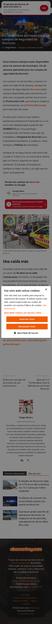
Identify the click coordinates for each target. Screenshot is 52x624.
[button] (26, 313)
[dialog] (26, 312)
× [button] (46, 289)
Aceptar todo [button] (27, 319)
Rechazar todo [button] (26, 326)
